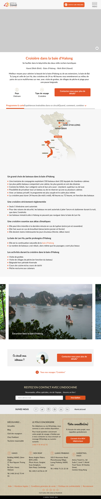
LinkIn (67, 409)
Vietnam (17, 96)
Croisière (42, 96)
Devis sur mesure (75, 5)
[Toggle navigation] (94, 4)
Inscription (75, 398)
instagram (48, 409)
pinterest (54, 409)
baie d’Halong (48, 243)
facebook (36, 409)
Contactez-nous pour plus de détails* (72, 92)
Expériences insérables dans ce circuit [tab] (41, 105)
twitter (42, 409)
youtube (61, 409)
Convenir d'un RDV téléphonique (78, 440)
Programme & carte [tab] (15, 105)
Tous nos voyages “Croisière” (52, 372)
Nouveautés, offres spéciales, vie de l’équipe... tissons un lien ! (50, 392)
